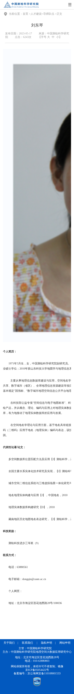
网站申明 (64, 642)
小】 (59, 37)
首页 (25, 13)
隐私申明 (46, 642)
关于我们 (9, 642)
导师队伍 (48, 13)
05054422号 (42, 669)
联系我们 (27, 642)
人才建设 (36, 13)
